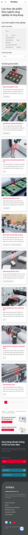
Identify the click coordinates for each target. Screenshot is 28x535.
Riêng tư (7, 505)
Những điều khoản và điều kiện (12, 507)
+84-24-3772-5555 (7, 475)
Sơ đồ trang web (9, 514)
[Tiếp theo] (22, 402)
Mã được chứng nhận (10, 502)
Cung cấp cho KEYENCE (10, 512)
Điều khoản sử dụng (9, 509)
